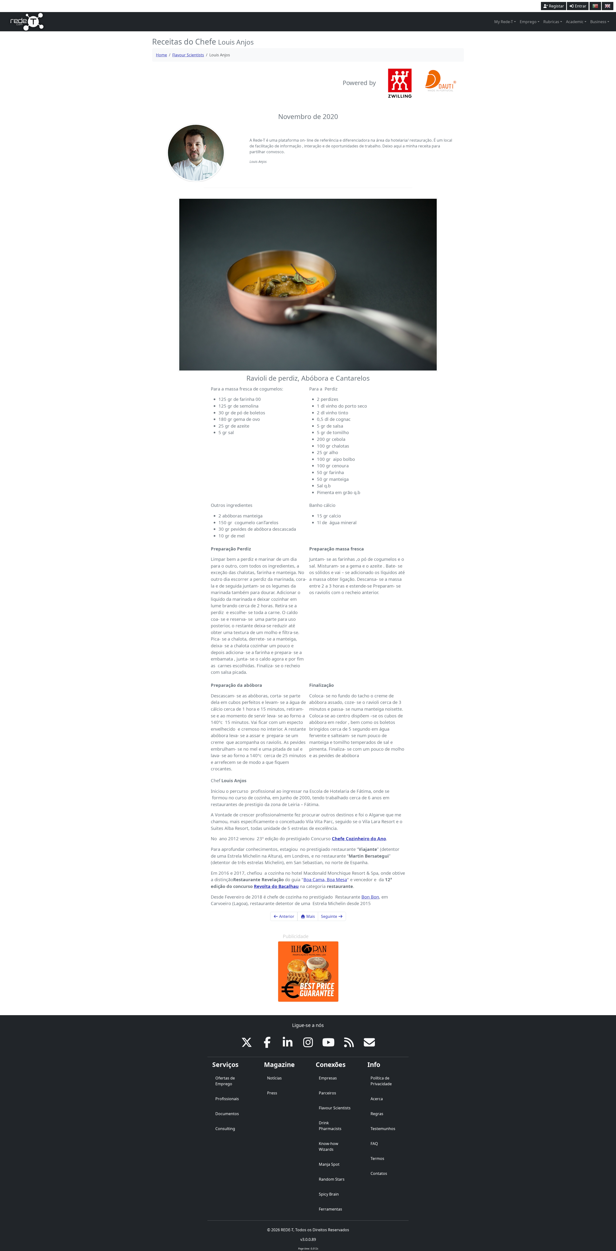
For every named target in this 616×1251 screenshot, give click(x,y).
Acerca (377, 1098)
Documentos (227, 1113)
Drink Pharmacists (330, 1125)
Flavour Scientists (188, 55)
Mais (310, 916)
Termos (377, 1158)
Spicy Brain (329, 1194)
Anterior (286, 916)
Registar (556, 6)
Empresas (328, 1078)
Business (598, 21)
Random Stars (332, 1179)
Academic (575, 21)
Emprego (528, 21)
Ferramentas (330, 1209)
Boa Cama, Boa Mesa (325, 879)
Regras (377, 1113)
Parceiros (327, 1093)
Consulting (225, 1128)
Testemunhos (383, 1128)
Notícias (274, 1078)
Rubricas (551, 21)
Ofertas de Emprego (225, 1080)
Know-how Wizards (328, 1146)
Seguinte (329, 916)
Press (272, 1093)
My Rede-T (503, 21)
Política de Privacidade (381, 1080)
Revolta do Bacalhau (276, 886)
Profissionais (227, 1098)
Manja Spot (329, 1164)
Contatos (379, 1173)
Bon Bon (370, 897)
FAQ (374, 1143)
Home (161, 55)
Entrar (580, 6)
